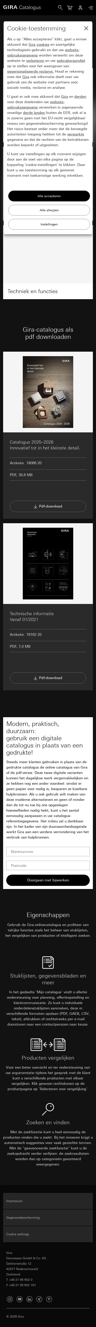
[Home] (30, 7)
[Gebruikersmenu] (80, 7)
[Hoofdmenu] (89, 8)
